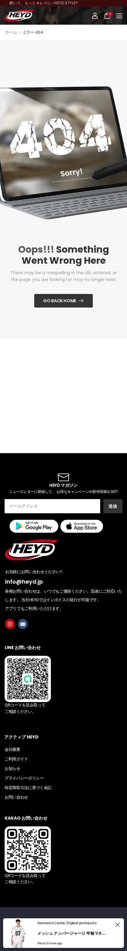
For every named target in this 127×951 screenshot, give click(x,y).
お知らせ (12, 768)
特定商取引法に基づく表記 (28, 788)
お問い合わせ (16, 797)
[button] (119, 16)
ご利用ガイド (16, 759)
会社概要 (12, 749)
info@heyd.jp (24, 581)
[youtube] (23, 624)
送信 (113, 506)
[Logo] (19, 16)
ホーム (11, 32)
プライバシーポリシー (24, 778)
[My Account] (95, 16)
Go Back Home (59, 301)
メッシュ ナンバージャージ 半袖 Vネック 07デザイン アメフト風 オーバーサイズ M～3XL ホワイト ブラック (73, 933)
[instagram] (10, 624)
